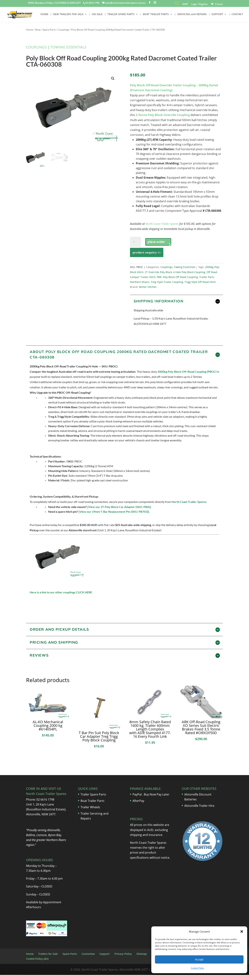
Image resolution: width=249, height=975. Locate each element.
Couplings (63, 29)
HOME (44, 14)
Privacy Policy (123, 954)
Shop (38, 29)
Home (29, 29)
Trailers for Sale (48, 954)
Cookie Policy (197, 968)
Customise (88, 954)
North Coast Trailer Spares (162, 224)
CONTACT (237, 14)
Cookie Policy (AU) (37, 958)
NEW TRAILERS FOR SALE (68, 14)
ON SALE (97, 14)
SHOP (185, 4)
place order (156, 242)
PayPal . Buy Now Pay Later (151, 794)
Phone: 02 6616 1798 (40, 799)
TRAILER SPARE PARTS (121, 14)
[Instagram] (155, 2)
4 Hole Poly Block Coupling (189, 272)
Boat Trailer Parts (92, 801)
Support (105, 954)
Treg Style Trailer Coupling (167, 282)
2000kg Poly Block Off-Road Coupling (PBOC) (187, 371)
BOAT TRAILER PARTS (156, 14)
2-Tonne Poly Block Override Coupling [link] (163, 115)
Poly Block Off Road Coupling (180, 277)
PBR (159, 277)
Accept (199, 959)
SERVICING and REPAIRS (192, 14)
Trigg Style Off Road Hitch (200, 282)
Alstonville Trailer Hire (199, 806)
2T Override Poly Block (158, 272)
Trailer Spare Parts (93, 794)
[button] (242, 931)
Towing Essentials (68, 47)
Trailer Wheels (90, 807)
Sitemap (142, 954)
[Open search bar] (177, 4)
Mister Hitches (148, 287)
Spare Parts (49, 29)
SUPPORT (217, 14)
